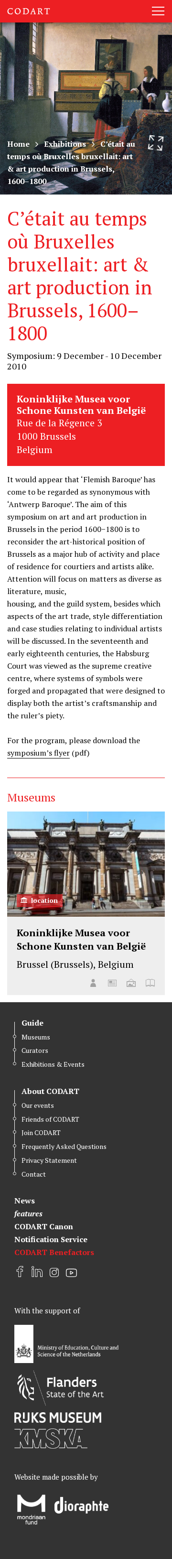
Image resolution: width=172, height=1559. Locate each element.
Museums (36, 1036)
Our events (38, 1105)
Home (18, 144)
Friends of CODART (50, 1119)
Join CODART (41, 1132)
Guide (32, 1023)
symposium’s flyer (38, 752)
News (24, 1200)
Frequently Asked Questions (64, 1146)
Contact (34, 1174)
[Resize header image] (156, 143)
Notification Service (50, 1239)
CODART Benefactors (54, 1252)
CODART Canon (43, 1226)
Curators (35, 1050)
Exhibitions (65, 144)
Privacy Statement (49, 1160)
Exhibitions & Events (53, 1064)
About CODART (50, 1091)
